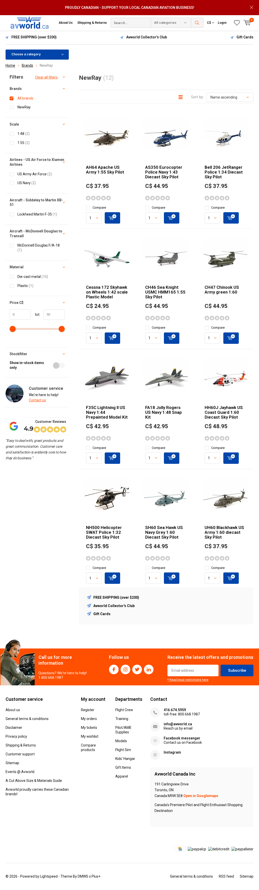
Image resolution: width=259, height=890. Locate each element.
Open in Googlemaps (200, 796)
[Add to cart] (112, 218)
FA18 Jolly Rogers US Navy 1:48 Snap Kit (163, 412)
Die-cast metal (32, 277)
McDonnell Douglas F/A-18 (38, 247)
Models (121, 741)
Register (87, 710)
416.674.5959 (175, 710)
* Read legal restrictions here (187, 680)
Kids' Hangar (125, 759)
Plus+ (96, 876)
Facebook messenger (182, 738)
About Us (66, 23)
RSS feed (226, 876)
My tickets (89, 728)
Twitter (137, 669)
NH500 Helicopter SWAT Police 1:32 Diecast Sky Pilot (104, 532)
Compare (99, 207)
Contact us (37, 400)
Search (197, 23)
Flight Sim (123, 750)
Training (121, 719)
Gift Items (123, 767)
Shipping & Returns (92, 23)
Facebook (114, 669)
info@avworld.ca (178, 724)
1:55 (23, 143)
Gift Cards (244, 37)
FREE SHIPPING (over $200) (34, 37)
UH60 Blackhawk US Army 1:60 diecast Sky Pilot (224, 532)
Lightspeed (49, 876)
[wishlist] (237, 22)
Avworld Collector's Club (146, 37)
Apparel (121, 776)
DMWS (83, 876)
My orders (89, 719)
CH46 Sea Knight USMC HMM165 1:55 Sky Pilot (165, 292)
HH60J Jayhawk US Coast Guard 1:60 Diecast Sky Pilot (224, 412)
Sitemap (12, 763)
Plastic (25, 286)
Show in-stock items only (27, 365)
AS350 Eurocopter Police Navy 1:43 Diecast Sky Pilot (163, 172)
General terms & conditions (27, 719)
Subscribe (237, 670)
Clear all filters (46, 77)
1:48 (23, 134)
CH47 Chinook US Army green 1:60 (222, 290)
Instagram (125, 669)
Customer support (20, 754)
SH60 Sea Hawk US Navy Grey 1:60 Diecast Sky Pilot (164, 532)
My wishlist (89, 736)
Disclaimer (14, 728)
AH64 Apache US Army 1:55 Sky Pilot (105, 170)
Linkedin (149, 669)
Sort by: (197, 97)
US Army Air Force (34, 174)
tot (35, 314)
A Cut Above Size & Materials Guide (34, 781)
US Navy (26, 183)
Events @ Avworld (20, 772)
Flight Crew (124, 710)
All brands (25, 98)
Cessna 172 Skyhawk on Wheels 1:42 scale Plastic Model (107, 292)
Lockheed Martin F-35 (37, 214)
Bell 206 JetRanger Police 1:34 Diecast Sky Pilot (224, 172)
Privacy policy (16, 736)
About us (13, 710)
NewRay (24, 107)
